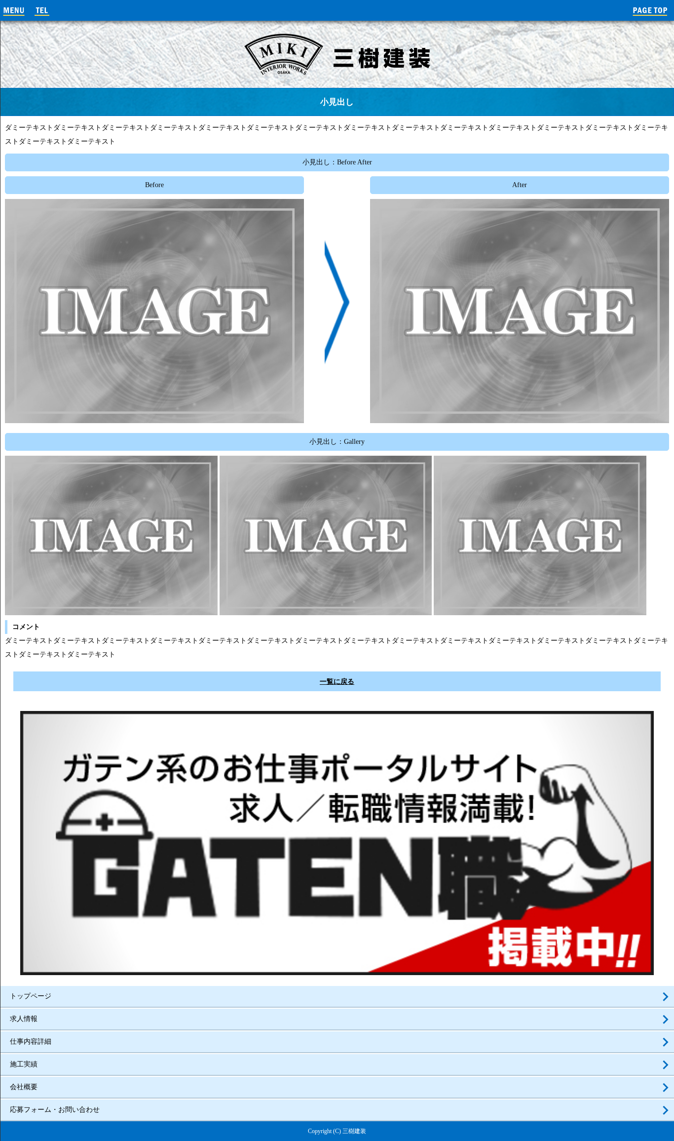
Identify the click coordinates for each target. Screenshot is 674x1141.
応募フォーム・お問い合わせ (55, 1109)
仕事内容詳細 (30, 1041)
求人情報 (23, 1019)
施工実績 (23, 1064)
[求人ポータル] (337, 971)
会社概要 (23, 1087)
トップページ (30, 996)
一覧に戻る (337, 681)
